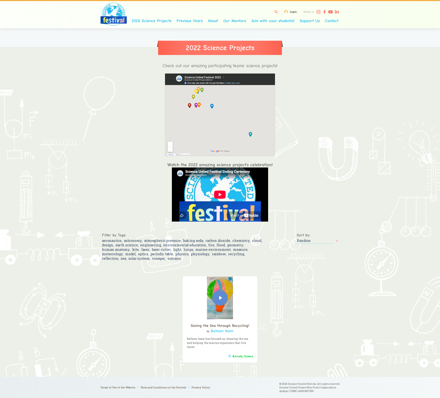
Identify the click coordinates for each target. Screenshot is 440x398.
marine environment (213, 249)
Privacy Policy (200, 387)
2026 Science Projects (152, 20)
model (130, 254)
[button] (276, 12)
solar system (139, 258)
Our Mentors (234, 20)
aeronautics (112, 240)
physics (182, 254)
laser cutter (161, 249)
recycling (236, 254)
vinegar (158, 258)
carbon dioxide (218, 240)
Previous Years (190, 20)
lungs (188, 249)
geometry (235, 245)
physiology (200, 254)
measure (240, 249)
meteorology (112, 254)
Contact (332, 20)
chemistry (241, 240)
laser (145, 249)
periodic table (162, 254)
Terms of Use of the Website (117, 387)
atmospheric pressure (162, 240)
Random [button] (304, 240)
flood (221, 245)
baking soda (193, 240)
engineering (150, 245)
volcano (174, 258)
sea (123, 258)
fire (211, 245)
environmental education (184, 245)
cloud (256, 240)
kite (135, 249)
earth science (127, 245)
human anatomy (116, 249)
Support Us (310, 20)
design (107, 245)
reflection (110, 258)
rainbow (219, 254)
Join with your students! (272, 20)
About (213, 20)
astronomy (133, 240)
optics (143, 254)
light (177, 249)
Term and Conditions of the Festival (163, 387)
